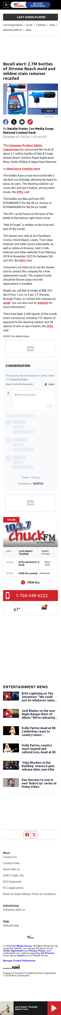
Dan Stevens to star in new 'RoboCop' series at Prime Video (39, 783)
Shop (52, 25)
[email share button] (22, 122)
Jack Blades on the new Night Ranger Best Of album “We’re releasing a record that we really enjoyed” (39, 714)
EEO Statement (12, 881)
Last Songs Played (12, 25)
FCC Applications (13, 887)
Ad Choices (47, 953)
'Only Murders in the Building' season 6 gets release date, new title (38, 766)
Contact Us (10, 857)
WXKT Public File (13, 875)
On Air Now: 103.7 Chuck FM (30, 540)
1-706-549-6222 (32, 595)
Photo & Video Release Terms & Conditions (29, 894)
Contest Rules (11, 863)
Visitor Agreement (13, 950)
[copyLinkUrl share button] (30, 122)
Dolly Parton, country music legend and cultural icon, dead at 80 (39, 748)
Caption (48, 110)
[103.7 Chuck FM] (30, 4)
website (43, 302)
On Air (29, 25)
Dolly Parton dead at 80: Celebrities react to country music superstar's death (39, 731)
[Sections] (6, 5)
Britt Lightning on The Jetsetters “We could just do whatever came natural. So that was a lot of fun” (39, 697)
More (28, 30)
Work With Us (11, 869)
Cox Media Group (22, 945)
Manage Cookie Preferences (19, 960)
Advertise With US (12, 30)
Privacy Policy (37, 950)
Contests (41, 25)
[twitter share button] (14, 122)
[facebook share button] (5, 122)
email (6, 302)
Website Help (11, 925)
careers (21, 955)
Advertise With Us (14, 909)
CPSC (20, 191)
